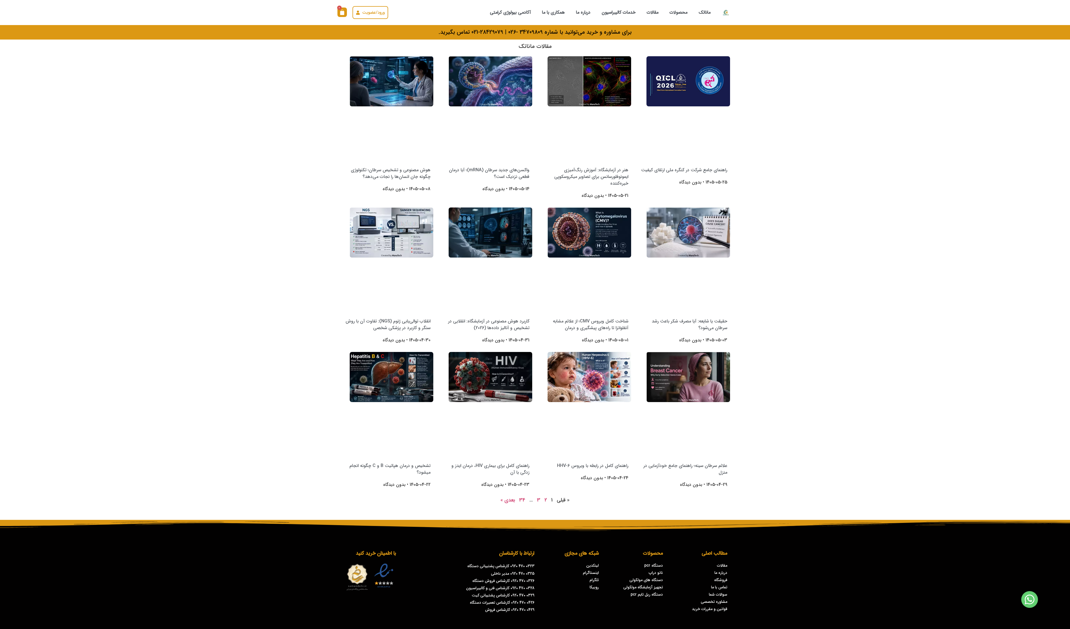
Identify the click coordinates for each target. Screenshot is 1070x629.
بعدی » (507, 500)
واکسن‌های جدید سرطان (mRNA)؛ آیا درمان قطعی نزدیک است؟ (489, 173)
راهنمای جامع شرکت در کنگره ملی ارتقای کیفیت (684, 170)
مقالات (652, 12)
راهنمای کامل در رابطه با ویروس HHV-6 (592, 465)
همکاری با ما (553, 12)
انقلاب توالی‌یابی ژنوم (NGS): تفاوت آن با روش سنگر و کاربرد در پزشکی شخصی (388, 324)
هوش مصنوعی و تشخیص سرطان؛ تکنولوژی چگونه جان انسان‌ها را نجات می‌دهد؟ (391, 173)
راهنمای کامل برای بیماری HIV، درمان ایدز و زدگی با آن (490, 469)
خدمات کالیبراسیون (619, 12)
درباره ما (583, 12)
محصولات (678, 12)
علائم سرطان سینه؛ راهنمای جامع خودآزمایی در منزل (685, 469)
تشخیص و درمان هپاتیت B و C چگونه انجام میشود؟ (390, 469)
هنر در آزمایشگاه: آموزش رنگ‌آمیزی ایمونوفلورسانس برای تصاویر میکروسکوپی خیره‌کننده (591, 177)
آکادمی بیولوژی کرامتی (510, 12)
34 (522, 500)
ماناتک (705, 12)
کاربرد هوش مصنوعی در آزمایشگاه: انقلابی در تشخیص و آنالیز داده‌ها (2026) (488, 324)
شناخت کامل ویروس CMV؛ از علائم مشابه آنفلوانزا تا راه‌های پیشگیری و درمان (590, 324)
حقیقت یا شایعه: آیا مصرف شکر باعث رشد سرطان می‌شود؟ (689, 324)
